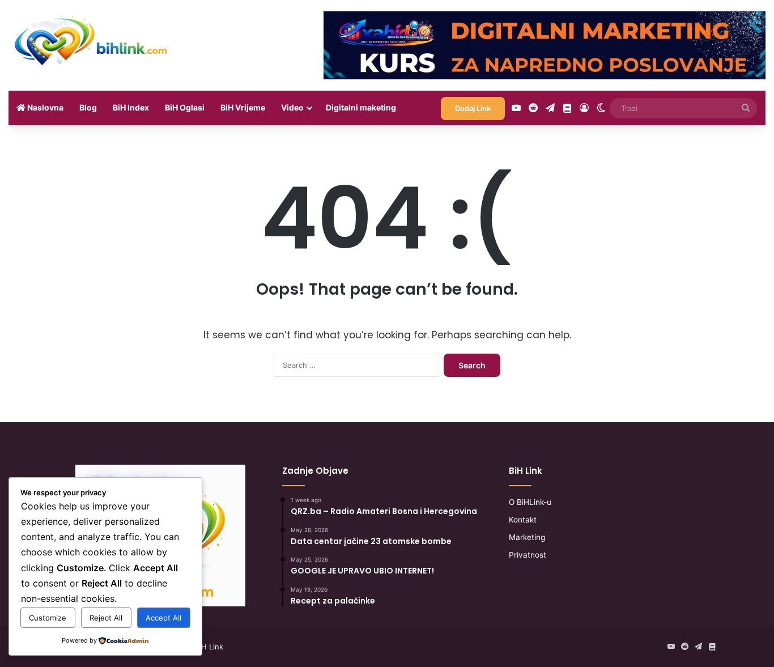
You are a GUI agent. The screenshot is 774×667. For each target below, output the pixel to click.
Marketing (527, 537)
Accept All (163, 617)
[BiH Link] (91, 40)
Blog (88, 107)
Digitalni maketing (361, 107)
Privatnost (527, 554)
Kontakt (523, 519)
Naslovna (44, 107)
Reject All (106, 617)
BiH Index (131, 107)
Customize (47, 617)
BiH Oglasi (185, 107)
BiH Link (209, 646)
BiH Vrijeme (242, 107)
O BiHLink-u (530, 502)
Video (292, 107)
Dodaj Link (473, 108)
